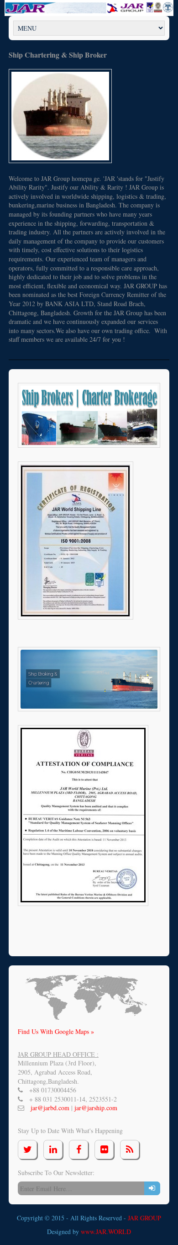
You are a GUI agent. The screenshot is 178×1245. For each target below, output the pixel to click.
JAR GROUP (144, 1217)
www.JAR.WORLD (106, 1231)
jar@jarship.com (95, 1107)
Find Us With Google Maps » (56, 1031)
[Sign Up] (152, 1188)
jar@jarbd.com (51, 1107)
